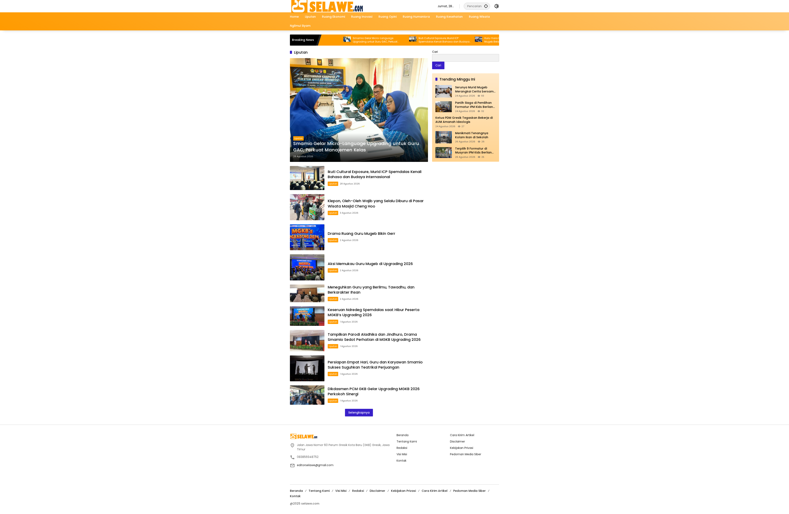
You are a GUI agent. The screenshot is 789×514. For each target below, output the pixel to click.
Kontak (401, 461)
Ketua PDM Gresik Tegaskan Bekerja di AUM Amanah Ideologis (464, 120)
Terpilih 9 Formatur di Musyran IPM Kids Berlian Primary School (473, 151)
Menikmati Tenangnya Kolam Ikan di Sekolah (471, 135)
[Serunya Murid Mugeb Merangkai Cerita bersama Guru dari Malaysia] (443, 91)
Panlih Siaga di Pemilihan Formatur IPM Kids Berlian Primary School (474, 105)
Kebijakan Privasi (461, 448)
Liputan (298, 138)
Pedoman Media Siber (465, 454)
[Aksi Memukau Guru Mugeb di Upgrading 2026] (307, 267)
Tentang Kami (407, 441)
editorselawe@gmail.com (315, 465)
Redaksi (402, 448)
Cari (435, 52)
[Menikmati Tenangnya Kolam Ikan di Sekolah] (443, 137)
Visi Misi (402, 454)
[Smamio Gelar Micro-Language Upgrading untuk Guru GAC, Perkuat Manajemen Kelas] (359, 110)
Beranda (402, 435)
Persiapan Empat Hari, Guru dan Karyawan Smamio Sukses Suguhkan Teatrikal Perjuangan (375, 365)
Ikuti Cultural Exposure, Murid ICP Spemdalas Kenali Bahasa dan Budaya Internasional (413, 40)
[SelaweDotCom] (359, 6)
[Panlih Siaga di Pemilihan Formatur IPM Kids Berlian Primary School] (443, 106)
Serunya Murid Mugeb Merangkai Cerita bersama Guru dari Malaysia (475, 89)
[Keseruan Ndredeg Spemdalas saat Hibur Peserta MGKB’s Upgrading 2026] (307, 316)
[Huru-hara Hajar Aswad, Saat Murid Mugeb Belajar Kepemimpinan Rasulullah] (448, 40)
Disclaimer (457, 441)
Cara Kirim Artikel (462, 435)
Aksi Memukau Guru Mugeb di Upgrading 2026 (370, 263)
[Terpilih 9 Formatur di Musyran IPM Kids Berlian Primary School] (443, 152)
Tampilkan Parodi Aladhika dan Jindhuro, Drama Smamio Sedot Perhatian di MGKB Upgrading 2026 (374, 337)
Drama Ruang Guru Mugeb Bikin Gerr (361, 233)
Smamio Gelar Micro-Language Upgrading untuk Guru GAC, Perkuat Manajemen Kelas (344, 40)
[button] (486, 6)
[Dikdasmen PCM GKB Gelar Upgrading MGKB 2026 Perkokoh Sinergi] (307, 395)
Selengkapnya (359, 412)
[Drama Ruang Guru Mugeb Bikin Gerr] (307, 237)
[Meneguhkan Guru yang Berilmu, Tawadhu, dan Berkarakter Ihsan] (307, 293)
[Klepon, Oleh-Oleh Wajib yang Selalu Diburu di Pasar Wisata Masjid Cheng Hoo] (307, 207)
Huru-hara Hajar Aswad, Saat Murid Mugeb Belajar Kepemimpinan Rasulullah (480, 40)
